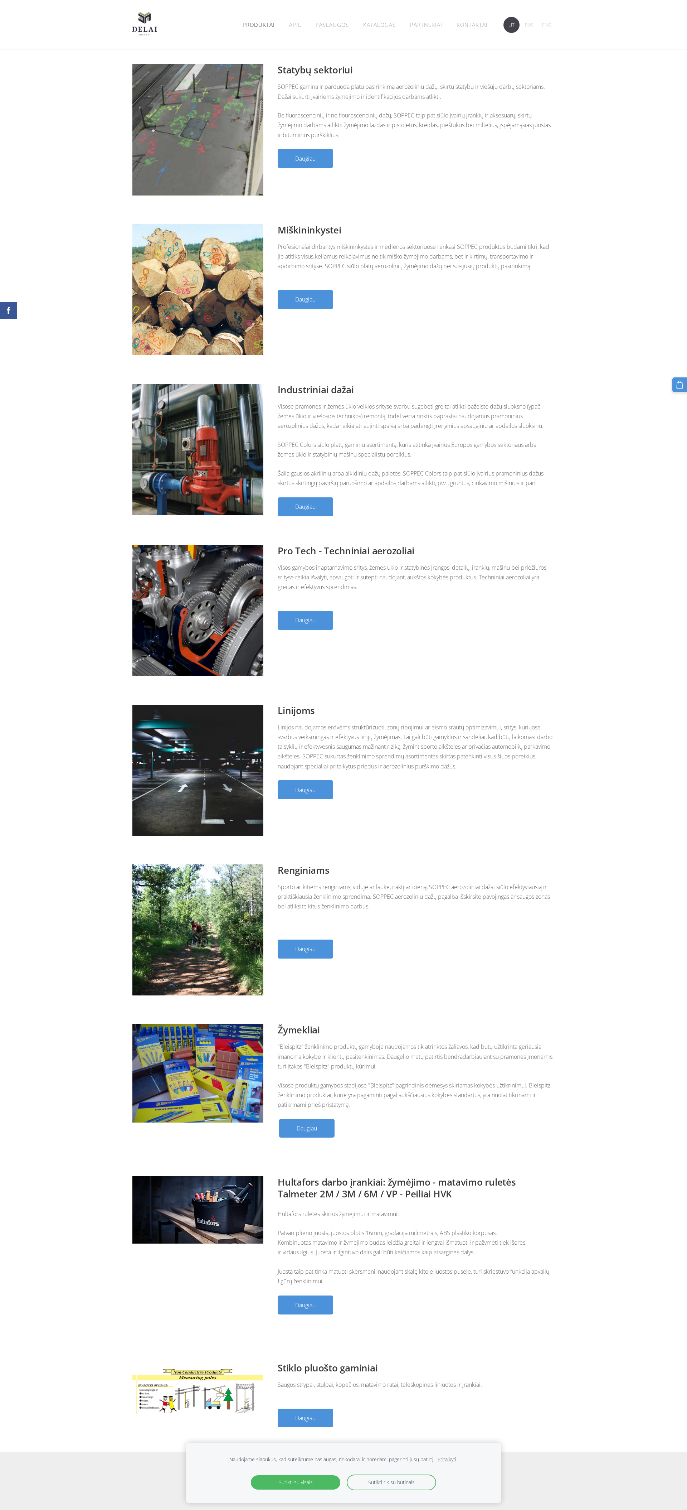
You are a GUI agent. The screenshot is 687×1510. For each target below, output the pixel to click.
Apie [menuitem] (295, 24)
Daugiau (305, 159)
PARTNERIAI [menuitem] (426, 24)
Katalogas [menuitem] (379, 24)
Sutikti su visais (296, 1482)
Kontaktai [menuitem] (472, 24)
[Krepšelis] (679, 384)
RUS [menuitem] (529, 24)
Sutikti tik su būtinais (391, 1482)
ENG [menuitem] (546, 24)
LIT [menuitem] (511, 24)
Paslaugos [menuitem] (332, 24)
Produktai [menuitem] (259, 24)
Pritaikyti (447, 1459)
